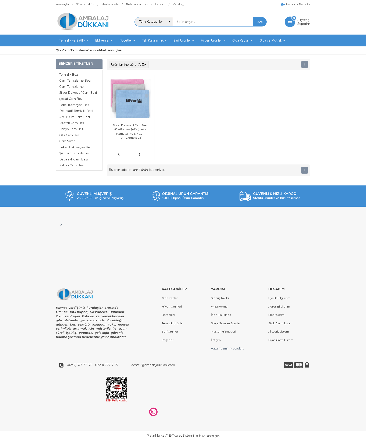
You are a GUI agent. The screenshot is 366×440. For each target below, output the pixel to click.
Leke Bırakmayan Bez (75, 147)
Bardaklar (168, 314)
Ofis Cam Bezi (69, 135)
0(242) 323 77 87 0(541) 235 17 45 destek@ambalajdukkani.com (119, 365)
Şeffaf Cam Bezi (71, 99)
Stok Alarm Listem (280, 323)
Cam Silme (67, 141)
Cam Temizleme (71, 87)
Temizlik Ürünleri (173, 323)
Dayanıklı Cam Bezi (73, 159)
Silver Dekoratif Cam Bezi (78, 93)
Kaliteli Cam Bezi (71, 165)
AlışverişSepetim (303, 22)
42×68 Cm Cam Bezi (74, 117)
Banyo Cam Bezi (71, 129)
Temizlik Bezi (69, 75)
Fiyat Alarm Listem (280, 340)
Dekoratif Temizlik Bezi (76, 111)
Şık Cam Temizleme (74, 153)
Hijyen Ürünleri (172, 306)
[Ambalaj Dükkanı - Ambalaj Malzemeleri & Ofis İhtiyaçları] (86, 31)
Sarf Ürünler (170, 331)
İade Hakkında (221, 314)
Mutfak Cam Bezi (72, 123)
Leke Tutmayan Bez (74, 105)
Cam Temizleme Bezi (75, 80)
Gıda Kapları (170, 298)
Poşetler (167, 340)
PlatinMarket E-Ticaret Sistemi (170, 435)
